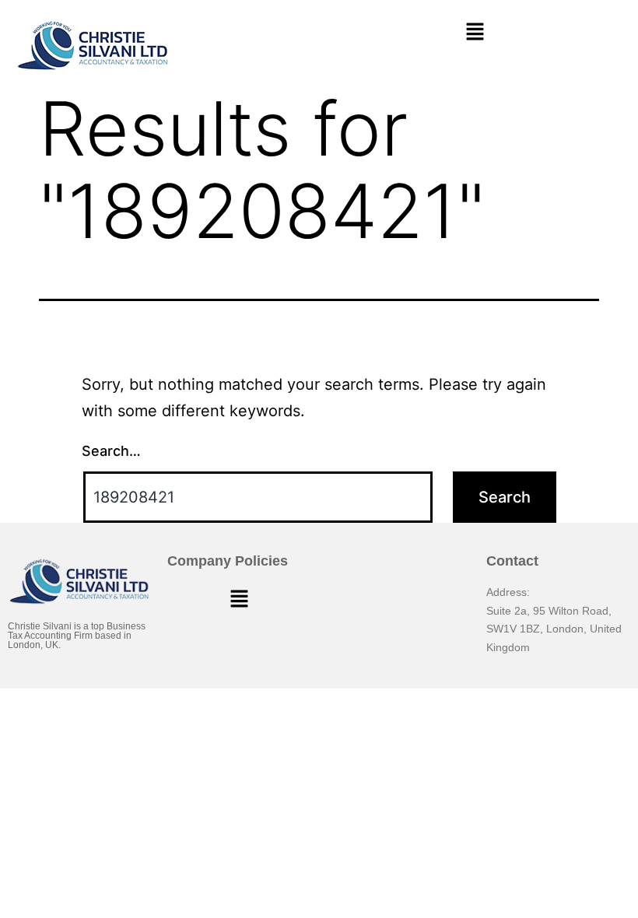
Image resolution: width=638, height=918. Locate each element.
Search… (111, 451)
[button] (474, 32)
